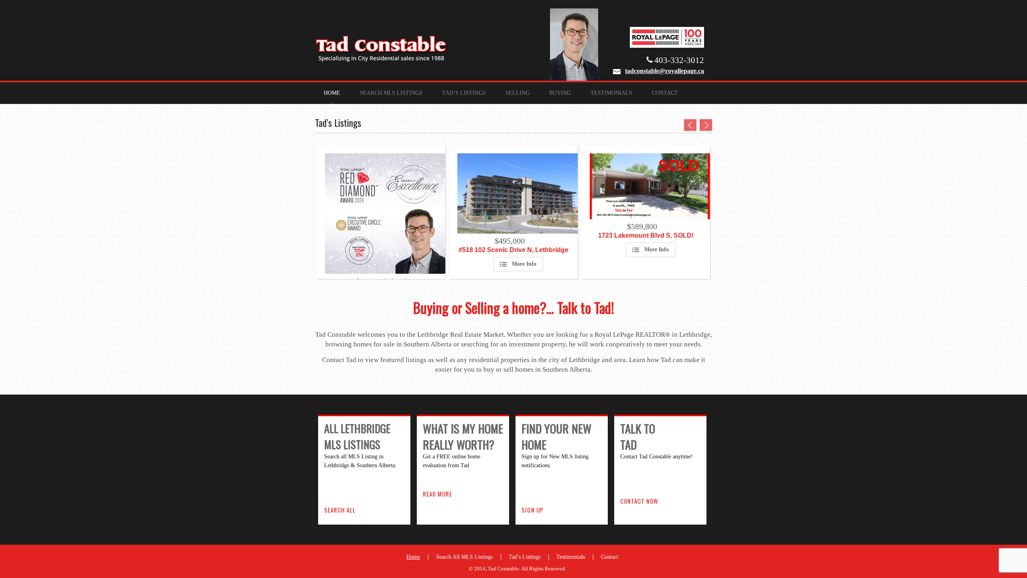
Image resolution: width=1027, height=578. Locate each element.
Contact (665, 93)
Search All (339, 509)
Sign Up (533, 509)
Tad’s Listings (464, 93)
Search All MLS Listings (464, 557)
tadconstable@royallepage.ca (664, 70)
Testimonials (611, 93)
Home (332, 93)
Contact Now (639, 501)
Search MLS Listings (391, 93)
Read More (437, 493)
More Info (524, 264)
